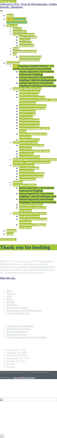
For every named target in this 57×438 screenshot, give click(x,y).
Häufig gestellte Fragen (25, 51)
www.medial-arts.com (24, 377)
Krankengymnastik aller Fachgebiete (31, 147)
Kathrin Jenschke (28, 37)
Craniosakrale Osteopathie (33, 105)
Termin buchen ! (8, 1)
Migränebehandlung (29, 122)
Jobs (15, 54)
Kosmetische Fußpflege (25, 185)
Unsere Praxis (20, 31)
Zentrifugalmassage (29, 125)
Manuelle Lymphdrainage (32, 108)
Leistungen (13, 62)
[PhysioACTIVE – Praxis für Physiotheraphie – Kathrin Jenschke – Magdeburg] (28, 7)
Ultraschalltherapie (29, 119)
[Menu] (1, 10)
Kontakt (11, 230)
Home (10, 15)
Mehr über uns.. (8, 278)
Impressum (11, 304)
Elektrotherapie (27, 114)
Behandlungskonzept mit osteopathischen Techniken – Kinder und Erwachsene (38, 100)
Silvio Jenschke (26, 45)
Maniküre (18, 182)
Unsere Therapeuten (23, 34)
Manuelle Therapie (29, 94)
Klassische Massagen (29, 91)
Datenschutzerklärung (17, 307)
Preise (16, 48)
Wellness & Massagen (24, 165)
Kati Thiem (24, 40)
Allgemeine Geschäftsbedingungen (23, 310)
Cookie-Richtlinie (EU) (18, 313)
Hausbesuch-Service (29, 139)
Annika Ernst (25, 42)
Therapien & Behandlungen (27, 88)
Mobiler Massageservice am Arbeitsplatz (26, 337)
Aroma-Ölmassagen (29, 168)
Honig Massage (26, 171)
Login (9, 234)
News (9, 296)
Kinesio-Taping (26, 154)
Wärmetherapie (27, 111)
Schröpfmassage (27, 179)
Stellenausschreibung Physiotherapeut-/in (30, 58)
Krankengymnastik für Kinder (34, 151)
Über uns (12, 25)
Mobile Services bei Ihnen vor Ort (30, 213)
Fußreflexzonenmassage (31, 173)
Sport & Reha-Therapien (25, 142)
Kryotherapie (26, 117)
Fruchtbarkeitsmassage (31, 176)
